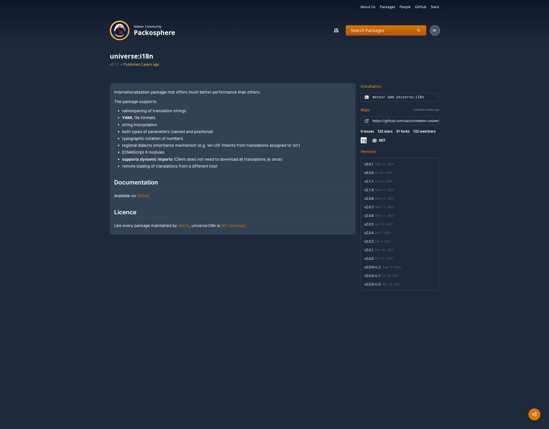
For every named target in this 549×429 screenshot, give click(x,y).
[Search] (336, 30)
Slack (435, 7)
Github (143, 195)
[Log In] (435, 30)
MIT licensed (233, 225)
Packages (387, 7)
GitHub (421, 7)
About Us (368, 7)
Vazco (183, 225)
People (405, 7)
